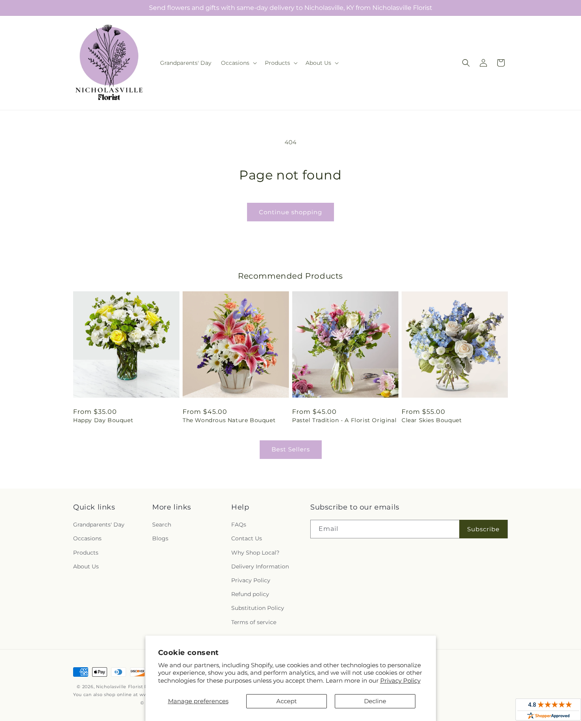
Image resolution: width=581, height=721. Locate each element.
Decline (375, 701)
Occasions (87, 538)
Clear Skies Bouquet (432, 420)
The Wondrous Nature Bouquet (229, 420)
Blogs (160, 538)
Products (85, 552)
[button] (238, 63)
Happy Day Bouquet (103, 420)
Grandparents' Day (98, 524)
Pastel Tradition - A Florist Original (344, 420)
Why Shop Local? (255, 552)
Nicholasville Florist (119, 686)
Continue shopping (290, 212)
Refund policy (250, 594)
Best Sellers (291, 449)
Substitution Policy (257, 608)
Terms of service (253, 622)
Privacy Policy (400, 680)
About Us (86, 566)
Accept (286, 701)
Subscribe (483, 529)
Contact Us (246, 538)
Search (161, 524)
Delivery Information (260, 566)
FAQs (238, 524)
